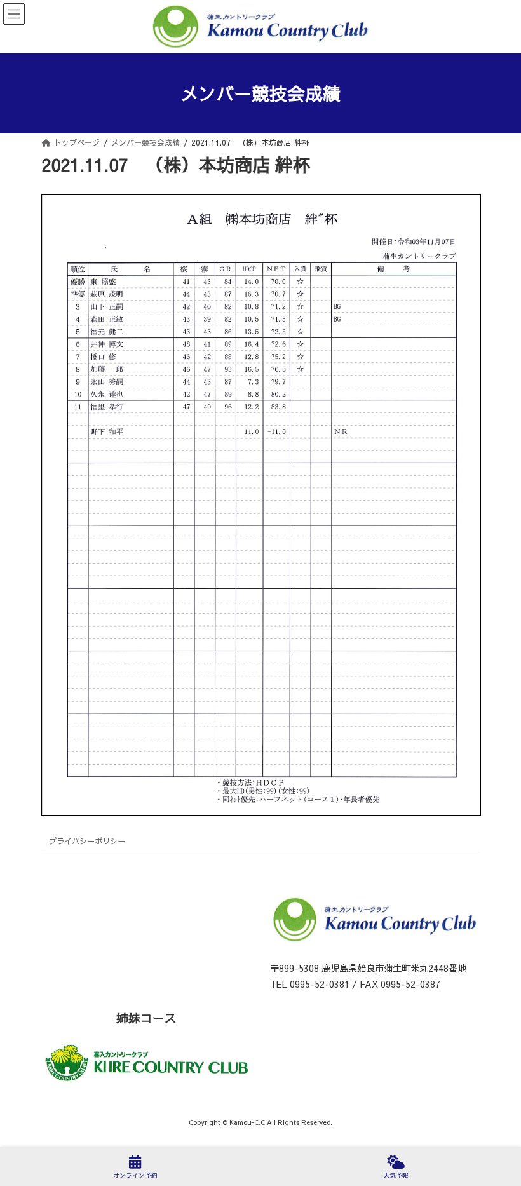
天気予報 (396, 1175)
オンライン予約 (135, 1175)
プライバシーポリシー (87, 840)
